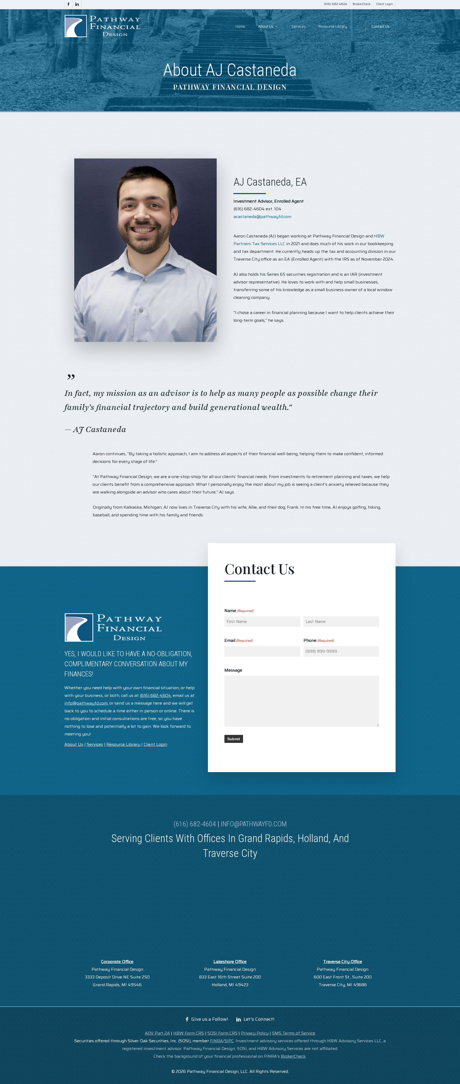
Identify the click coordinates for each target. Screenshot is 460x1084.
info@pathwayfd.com (254, 824)
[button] (209, 1019)
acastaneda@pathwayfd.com (262, 216)
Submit (233, 739)
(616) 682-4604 (195, 824)
